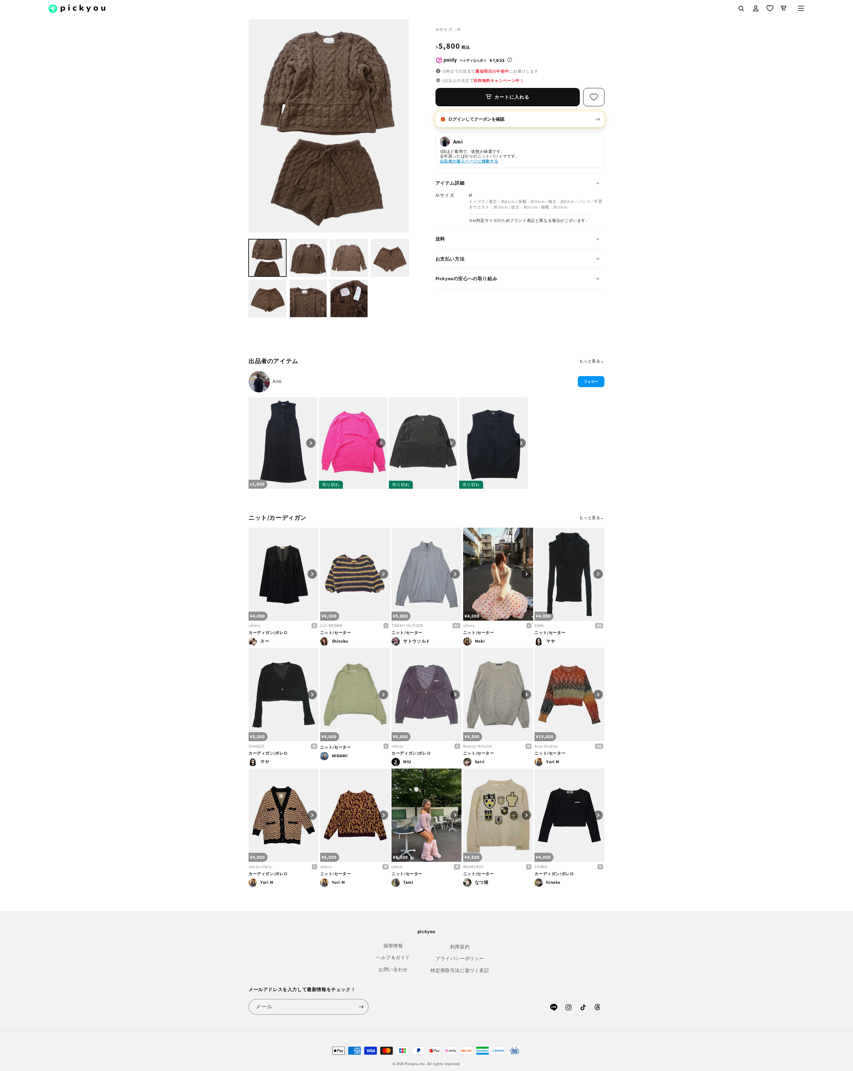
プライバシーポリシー (459, 958)
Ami (277, 381)
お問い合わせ (393, 969)
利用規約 (459, 947)
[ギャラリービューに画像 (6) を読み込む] (308, 298)
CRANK (540, 866)
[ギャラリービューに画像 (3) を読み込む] (349, 258)
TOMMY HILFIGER (407, 625)
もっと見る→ (591, 360)
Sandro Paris (260, 866)
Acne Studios (546, 746)
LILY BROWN (331, 625)
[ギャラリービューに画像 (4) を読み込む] (390, 258)
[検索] (741, 8)
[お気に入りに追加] (593, 97)
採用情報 (393, 946)
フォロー (591, 381)
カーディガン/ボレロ (268, 632)
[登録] (361, 1007)
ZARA (538, 625)
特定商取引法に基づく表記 (459, 970)
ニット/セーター (335, 632)
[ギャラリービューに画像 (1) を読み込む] (267, 258)
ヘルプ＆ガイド (393, 957)
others (254, 625)
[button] (801, 8)
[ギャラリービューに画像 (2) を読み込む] (308, 258)
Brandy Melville (477, 746)
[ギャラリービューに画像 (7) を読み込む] (349, 298)
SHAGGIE (256, 746)
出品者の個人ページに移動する (469, 161)
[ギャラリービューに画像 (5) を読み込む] (267, 298)
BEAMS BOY (473, 866)
